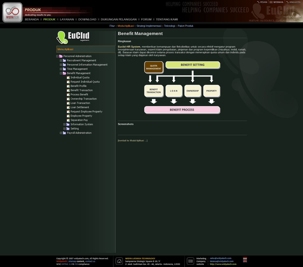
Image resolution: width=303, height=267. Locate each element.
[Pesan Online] (262, 1)
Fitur (112, 25)
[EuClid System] (73, 43)
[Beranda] (32, 19)
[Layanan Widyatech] (67, 19)
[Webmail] (277, 1)
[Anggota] (293, 1)
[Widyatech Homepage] (12, 21)
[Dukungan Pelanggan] (119, 19)
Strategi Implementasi (149, 25)
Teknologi (169, 25)
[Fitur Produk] (49, 19)
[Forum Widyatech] (146, 19)
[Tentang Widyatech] (167, 19)
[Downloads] (87, 19)
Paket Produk (185, 25)
